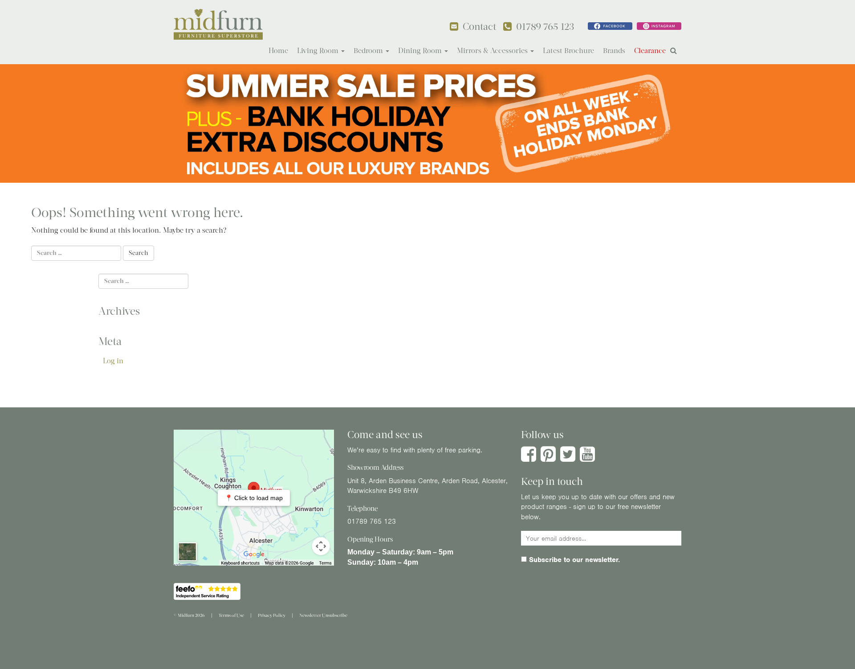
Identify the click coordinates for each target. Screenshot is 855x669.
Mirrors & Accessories (493, 50)
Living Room (318, 50)
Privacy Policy (271, 615)
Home (278, 50)
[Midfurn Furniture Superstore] (218, 24)
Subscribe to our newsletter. (573, 559)
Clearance (650, 50)
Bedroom (369, 50)
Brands (614, 50)
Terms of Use (231, 615)
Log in (113, 361)
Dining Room (421, 50)
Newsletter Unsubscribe (323, 615)
